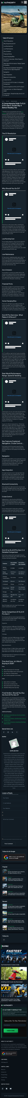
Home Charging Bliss (9, 56)
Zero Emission (7, 51)
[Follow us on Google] (14, 857)
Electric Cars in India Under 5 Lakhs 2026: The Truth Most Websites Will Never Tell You (16, 922)
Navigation (6, 72)
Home (3, 101)
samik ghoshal (14, 751)
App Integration (8, 74)
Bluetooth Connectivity (10, 77)
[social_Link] (4, 940)
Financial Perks (8, 54)
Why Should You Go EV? (9, 43)
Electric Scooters (14, 101)
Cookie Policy (4, 1077)
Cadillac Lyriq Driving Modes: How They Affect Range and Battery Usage (15, 880)
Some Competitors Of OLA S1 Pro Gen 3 (14, 86)
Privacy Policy (4, 1074)
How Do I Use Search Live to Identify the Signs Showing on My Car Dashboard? (16, 873)
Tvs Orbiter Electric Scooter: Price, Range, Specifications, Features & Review (16, 929)
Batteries (9, 877)
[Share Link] (4, 732)
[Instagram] (6, 1088)
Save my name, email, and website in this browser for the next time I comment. (12, 839)
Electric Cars (10, 884)
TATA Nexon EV (4, 1062)
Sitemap (3, 1079)
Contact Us (3, 1072)
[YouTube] (10, 1088)
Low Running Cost (8, 46)
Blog (9, 870)
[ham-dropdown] (25, 2)
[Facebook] (2, 1088)
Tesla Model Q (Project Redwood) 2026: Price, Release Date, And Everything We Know (15, 887)
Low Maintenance (8, 48)
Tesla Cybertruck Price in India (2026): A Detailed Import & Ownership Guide (16, 894)
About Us (3, 1069)
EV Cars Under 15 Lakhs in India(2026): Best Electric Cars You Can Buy (16, 907)
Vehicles (7, 101)
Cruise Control (7, 79)
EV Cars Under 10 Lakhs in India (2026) (16, 914)
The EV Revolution (8, 41)
